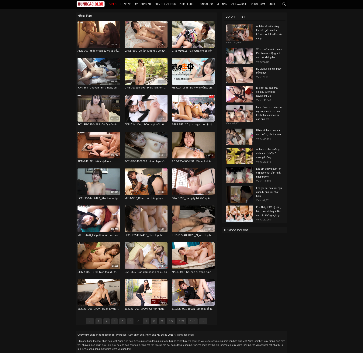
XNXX (272, 4)
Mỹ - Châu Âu (143, 4)
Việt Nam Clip (239, 4)
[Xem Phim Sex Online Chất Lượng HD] (91, 5)
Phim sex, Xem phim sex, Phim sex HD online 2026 (144, 334)
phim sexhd (186, 4)
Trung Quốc (205, 4)
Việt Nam (222, 4)
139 (181, 321)
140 (192, 321)
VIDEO (112, 4)
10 (171, 321)
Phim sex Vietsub (165, 4)
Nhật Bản (85, 15)
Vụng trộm (258, 4)
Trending (125, 4)
